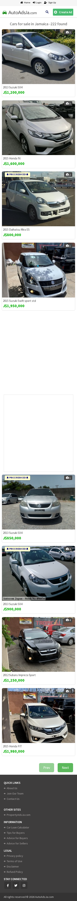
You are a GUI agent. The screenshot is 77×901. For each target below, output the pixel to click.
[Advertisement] (38, 354)
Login (38, 2)
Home (27, 2)
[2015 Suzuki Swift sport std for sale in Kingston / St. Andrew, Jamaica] (38, 270)
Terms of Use (14, 861)
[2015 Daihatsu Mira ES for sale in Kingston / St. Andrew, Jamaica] (38, 198)
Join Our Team (15, 793)
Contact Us (13, 799)
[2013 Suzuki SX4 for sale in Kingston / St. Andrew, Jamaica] (38, 56)
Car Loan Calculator (18, 827)
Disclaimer (13, 866)
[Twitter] (15, 885)
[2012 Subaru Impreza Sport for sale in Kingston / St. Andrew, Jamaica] (38, 644)
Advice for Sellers (17, 843)
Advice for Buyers (17, 838)
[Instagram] (24, 885)
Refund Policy (15, 872)
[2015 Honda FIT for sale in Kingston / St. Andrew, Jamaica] (38, 715)
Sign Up (52, 2)
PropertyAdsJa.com (18, 815)
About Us (12, 788)
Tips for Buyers (16, 833)
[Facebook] (7, 885)
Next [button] (65, 767)
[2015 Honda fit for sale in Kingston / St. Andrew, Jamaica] (38, 127)
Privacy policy (15, 856)
